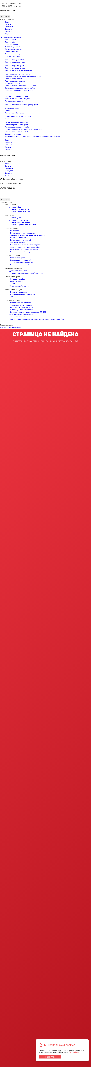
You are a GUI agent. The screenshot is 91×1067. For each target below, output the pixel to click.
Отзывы (8, 24)
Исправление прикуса (13, 54)
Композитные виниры (13, 134)
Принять (50, 1057)
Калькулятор (9, 29)
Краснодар (4, 327)
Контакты (8, 31)
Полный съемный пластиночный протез (20, 86)
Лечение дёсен (10, 42)
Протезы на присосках (13, 79)
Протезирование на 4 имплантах (17, 74)
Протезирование (11, 44)
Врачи (7, 22)
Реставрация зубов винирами (16, 122)
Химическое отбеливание (15, 113)
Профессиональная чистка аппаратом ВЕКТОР (23, 129)
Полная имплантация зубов (15, 101)
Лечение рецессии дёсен (14, 66)
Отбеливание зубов (12, 51)
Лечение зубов (10, 40)
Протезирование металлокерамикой (19, 90)
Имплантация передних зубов (16, 96)
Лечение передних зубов (14, 60)
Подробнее (74, 1052)
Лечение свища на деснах (15, 68)
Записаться (5, 200)
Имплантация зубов (12, 47)
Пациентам (9, 27)
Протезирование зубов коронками (18, 93)
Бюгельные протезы (12, 83)
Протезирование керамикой (15, 81)
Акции (7, 34)
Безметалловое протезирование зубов (20, 88)
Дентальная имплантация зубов (17, 99)
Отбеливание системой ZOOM (17, 132)
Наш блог (8, 145)
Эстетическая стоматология (15, 56)
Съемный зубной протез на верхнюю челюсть (23, 76)
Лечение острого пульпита (15, 62)
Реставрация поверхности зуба (17, 127)
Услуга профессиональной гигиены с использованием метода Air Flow (32, 136)
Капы (7, 119)
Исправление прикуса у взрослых (18, 116)
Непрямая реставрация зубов (16, 125)
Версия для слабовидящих (10, 37)
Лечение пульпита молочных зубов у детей (21, 105)
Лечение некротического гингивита (18, 70)
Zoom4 (7, 110)
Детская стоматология (13, 49)
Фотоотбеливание (12, 108)
